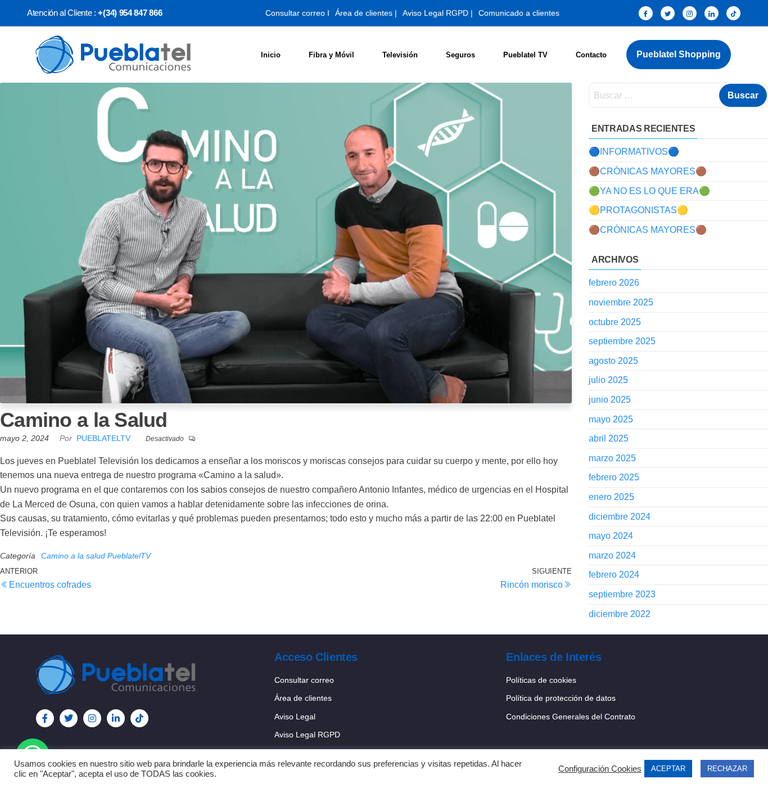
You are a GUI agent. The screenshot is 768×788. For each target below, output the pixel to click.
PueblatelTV (104, 438)
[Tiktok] (139, 718)
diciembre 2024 (619, 516)
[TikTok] (733, 13)
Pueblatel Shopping (678, 54)
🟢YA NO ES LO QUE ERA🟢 (649, 191)
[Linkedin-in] (116, 718)
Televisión (400, 55)
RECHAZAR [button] (727, 768)
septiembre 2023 (622, 594)
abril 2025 (609, 438)
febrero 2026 (614, 282)
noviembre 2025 (621, 302)
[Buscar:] (678, 95)
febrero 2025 (614, 477)
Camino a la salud (73, 555)
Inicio (271, 55)
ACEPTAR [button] (668, 768)
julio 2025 (608, 380)
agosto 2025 (613, 361)
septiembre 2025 (622, 341)
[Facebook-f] (45, 718)
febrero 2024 (614, 574)
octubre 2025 (615, 322)
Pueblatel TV (525, 55)
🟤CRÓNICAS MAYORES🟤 (648, 171)
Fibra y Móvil (331, 55)
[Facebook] (646, 13)
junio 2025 (610, 399)
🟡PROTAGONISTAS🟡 (638, 210)
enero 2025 (611, 497)
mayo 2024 (611, 536)
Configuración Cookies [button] (599, 768)
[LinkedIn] (711, 13)
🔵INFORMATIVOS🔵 (634, 151)
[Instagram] (690, 13)
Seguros (460, 55)
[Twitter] (668, 13)
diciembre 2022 (619, 614)
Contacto (591, 55)
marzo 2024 (612, 555)
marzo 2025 (612, 458)
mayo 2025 (611, 419)
